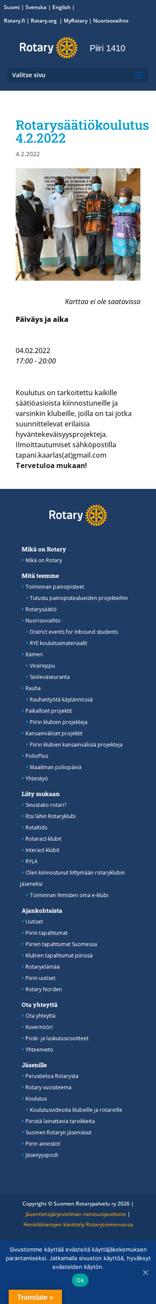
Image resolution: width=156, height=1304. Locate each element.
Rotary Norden (44, 989)
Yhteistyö (37, 778)
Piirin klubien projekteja (59, 722)
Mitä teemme (40, 576)
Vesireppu (42, 665)
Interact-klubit (42, 850)
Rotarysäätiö (41, 609)
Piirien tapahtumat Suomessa (61, 944)
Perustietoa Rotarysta (52, 1076)
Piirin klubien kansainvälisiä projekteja (76, 744)
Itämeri (34, 654)
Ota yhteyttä (40, 1005)
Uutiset (34, 921)
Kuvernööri (39, 1027)
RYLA (32, 861)
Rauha (33, 688)
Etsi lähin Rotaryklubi (51, 816)
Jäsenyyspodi (42, 1155)
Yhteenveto (39, 1049)
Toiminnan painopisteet (55, 586)
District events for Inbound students (74, 632)
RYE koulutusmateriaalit (58, 643)
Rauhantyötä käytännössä (61, 699)
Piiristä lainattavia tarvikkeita (60, 1121)
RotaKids (36, 827)
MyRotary (76, 20)
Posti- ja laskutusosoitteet (57, 1038)
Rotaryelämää (43, 966)
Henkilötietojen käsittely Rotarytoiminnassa (78, 1224)
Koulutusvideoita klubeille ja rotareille (76, 1110)
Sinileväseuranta (50, 677)
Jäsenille (34, 1065)
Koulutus (36, 1098)
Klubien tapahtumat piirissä (59, 955)
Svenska (36, 7)
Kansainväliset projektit (54, 733)
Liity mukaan (41, 794)
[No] (145, 1272)
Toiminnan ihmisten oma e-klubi (69, 895)
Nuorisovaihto (110, 20)
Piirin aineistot (43, 1143)
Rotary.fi (14, 20)
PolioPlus (37, 756)
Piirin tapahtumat (47, 933)
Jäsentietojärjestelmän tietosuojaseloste (76, 1214)
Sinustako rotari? (46, 805)
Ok (80, 1280)
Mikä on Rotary (44, 549)
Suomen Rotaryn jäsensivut (58, 1132)
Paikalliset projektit (49, 710)
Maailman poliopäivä (55, 767)
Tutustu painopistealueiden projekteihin (79, 598)
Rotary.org (44, 20)
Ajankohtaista (42, 910)
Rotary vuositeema (49, 1087)
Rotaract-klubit (44, 838)
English (61, 7)
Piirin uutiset (40, 978)
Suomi (12, 7)
